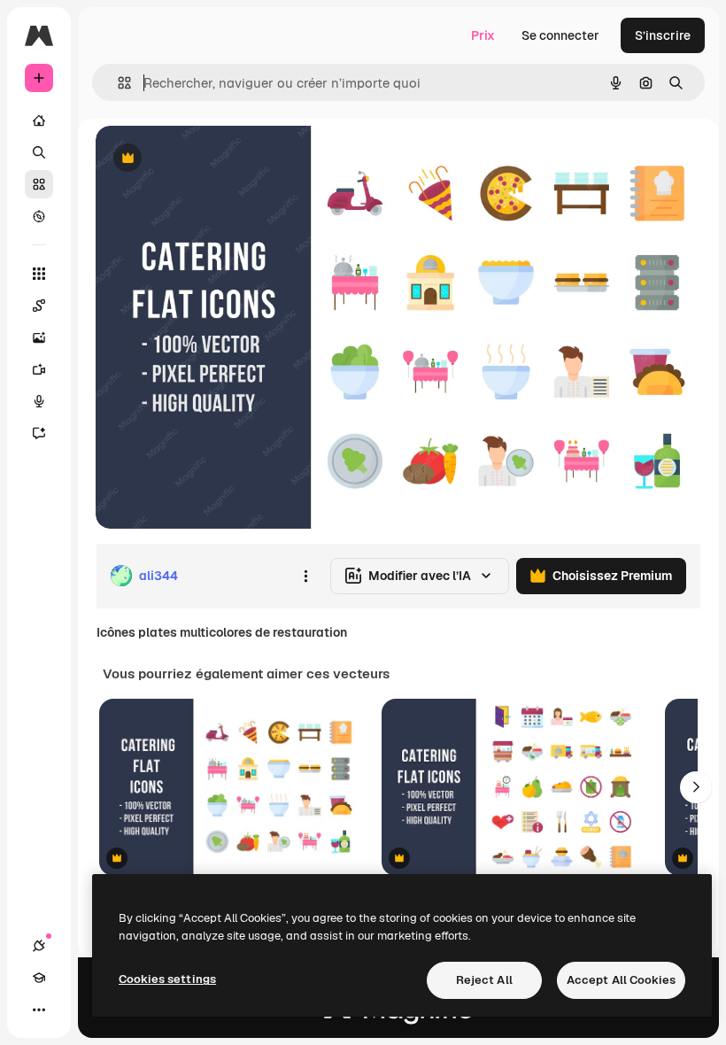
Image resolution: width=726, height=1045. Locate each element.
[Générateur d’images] (39, 337)
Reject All (484, 979)
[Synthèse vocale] (39, 401)
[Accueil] (39, 120)
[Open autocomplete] (117, 82)
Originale (212, 159)
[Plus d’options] (305, 575)
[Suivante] (696, 787)
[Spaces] (39, 305)
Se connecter (560, 35)
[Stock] (39, 184)
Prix (483, 35)
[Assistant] (39, 433)
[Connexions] (39, 946)
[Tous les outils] (39, 273)
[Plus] (39, 1009)
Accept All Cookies (621, 979)
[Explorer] (39, 216)
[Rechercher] (39, 152)
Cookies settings (167, 979)
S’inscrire (663, 35)
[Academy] (39, 978)
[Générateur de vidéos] (39, 369)
